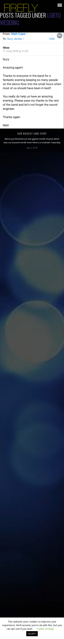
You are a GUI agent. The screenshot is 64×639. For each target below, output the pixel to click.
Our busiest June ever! (32, 133)
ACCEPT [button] (32, 633)
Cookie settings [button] (45, 628)
